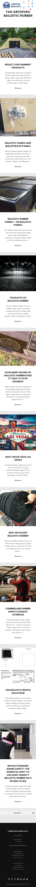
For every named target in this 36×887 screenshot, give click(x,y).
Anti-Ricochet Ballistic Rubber (18, 534)
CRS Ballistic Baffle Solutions (18, 691)
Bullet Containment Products (18, 66)
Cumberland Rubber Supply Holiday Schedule (18, 611)
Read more (18, 88)
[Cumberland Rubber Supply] (12, 5)
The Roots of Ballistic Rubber (18, 299)
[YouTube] (30, 9)
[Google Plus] (28, 4)
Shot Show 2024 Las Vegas (18, 458)
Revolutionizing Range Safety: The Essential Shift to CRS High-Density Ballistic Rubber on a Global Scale (18, 773)
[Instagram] (32, 4)
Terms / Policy (26, 884)
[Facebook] (32, 1)
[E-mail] (28, 1)
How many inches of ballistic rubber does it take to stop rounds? (18, 377)
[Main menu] (24, 8)
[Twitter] (32, 6)
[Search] (24, 2)
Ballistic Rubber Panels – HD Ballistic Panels (18, 222)
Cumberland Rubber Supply (13, 884)
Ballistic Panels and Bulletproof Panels (18, 144)
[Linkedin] (28, 6)
